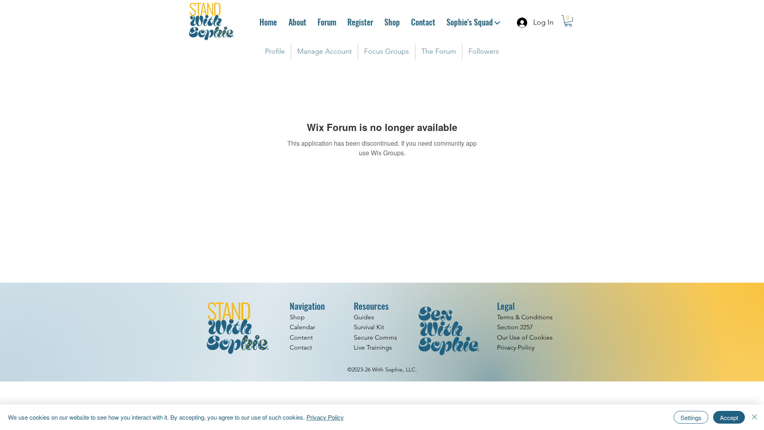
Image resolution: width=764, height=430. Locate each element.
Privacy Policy (325, 417)
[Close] (754, 417)
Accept (729, 417)
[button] (568, 21)
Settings (691, 417)
